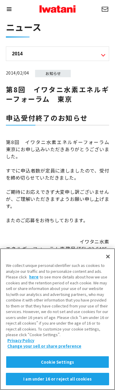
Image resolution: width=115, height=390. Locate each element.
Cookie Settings (57, 362)
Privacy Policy (20, 340)
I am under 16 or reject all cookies (57, 379)
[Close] (107, 256)
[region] (57, 319)
